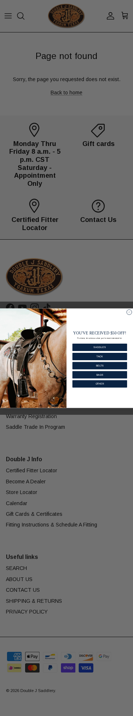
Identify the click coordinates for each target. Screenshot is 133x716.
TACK (99, 356)
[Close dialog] (129, 311)
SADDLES (99, 347)
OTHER (100, 383)
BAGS (99, 374)
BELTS (99, 365)
